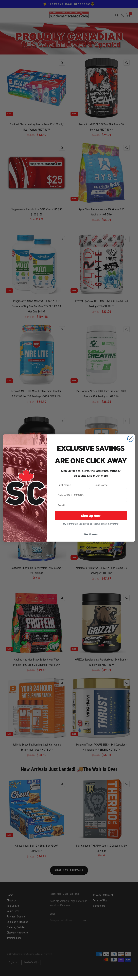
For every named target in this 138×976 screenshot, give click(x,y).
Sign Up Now (91, 515)
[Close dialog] (130, 439)
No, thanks (91, 534)
